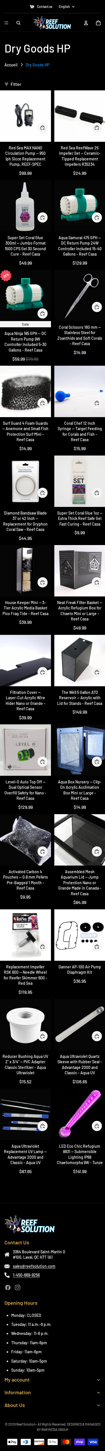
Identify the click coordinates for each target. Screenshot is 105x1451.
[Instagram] (17, 1287)
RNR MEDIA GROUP (54, 1430)
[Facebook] (7, 1287)
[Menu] (6, 22)
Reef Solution (26, 1424)
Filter (16, 84)
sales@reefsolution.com (34, 1266)
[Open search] (18, 23)
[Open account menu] (86, 23)
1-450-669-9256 (26, 1275)
